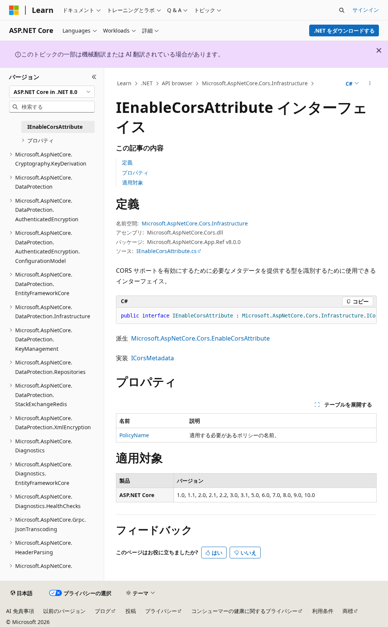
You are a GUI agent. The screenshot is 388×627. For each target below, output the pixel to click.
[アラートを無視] (379, 50)
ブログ (103, 610)
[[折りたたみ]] (94, 77)
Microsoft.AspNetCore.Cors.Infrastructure (255, 83)
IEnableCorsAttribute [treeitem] (55, 126)
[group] (246, 316)
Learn (124, 83)
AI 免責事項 (20, 610)
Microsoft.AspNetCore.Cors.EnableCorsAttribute (200, 338)
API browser (177, 83)
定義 (127, 162)
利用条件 (322, 610)
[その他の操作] (369, 84)
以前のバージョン (64, 610)
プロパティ (135, 172)
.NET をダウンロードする (344, 30)
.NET (147, 83)
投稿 (130, 610)
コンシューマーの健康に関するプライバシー (244, 610)
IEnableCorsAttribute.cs (166, 251)
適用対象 (132, 182)
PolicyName (134, 435)
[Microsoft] (14, 10)
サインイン (365, 9)
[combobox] (52, 92)
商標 (348, 610)
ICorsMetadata (152, 358)
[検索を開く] (341, 10)
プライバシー (161, 610)
